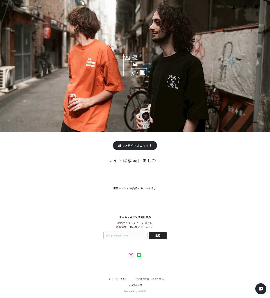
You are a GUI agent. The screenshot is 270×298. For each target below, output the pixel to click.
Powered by (131, 291)
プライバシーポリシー (118, 278)
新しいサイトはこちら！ (135, 146)
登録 (158, 235)
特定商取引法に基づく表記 (150, 278)
